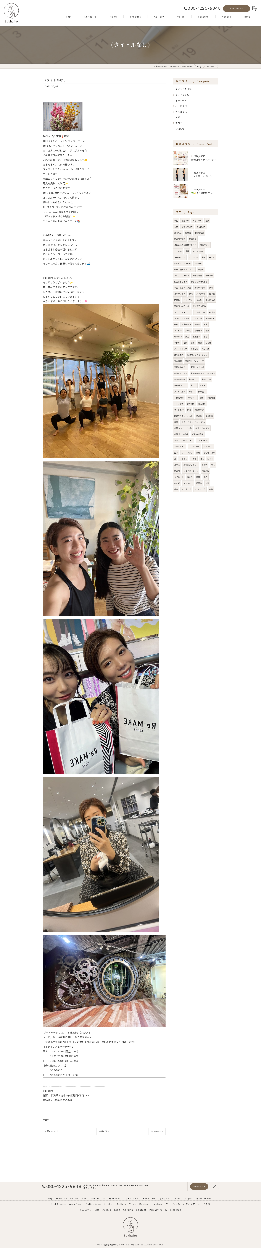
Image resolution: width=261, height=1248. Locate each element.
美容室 (201, 269)
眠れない (178, 336)
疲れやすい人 (198, 251)
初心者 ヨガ (209, 452)
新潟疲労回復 (179, 379)
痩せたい (178, 233)
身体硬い (198, 330)
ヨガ (177, 117)
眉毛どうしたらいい (182, 263)
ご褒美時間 (179, 397)
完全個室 (178, 361)
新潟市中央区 (179, 239)
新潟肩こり (193, 379)
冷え (212, 464)
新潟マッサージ (180, 373)
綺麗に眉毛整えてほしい (184, 269)
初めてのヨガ (187, 226)
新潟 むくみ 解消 (202, 428)
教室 (176, 489)
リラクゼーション (191, 471)
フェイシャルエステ (182, 312)
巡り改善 (191, 403)
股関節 (199, 483)
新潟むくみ (206, 379)
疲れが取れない (180, 385)
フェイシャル (182, 94)
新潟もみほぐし (180, 367)
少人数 (199, 300)
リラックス (191, 397)
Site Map (175, 1209)
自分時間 (211, 397)
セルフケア (208, 446)
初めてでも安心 (199, 306)
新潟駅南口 (186, 324)
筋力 (187, 336)
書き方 (212, 257)
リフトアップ (187, 452)
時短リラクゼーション (183, 416)
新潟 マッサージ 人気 (183, 428)
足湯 (189, 410)
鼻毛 (211, 287)
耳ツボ (204, 464)
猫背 (200, 342)
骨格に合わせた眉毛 (199, 281)
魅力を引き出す (180, 281)
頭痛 (198, 452)
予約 (176, 220)
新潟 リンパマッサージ (183, 440)
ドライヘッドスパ (181, 318)
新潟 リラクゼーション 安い (193, 422)
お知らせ (180, 128)
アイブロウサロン (181, 275)
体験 (207, 483)
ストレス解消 (179, 391)
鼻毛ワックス (179, 293)
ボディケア (181, 100)
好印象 (212, 293)
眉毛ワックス (200, 287)
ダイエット (179, 477)
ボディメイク (200, 489)
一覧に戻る (104, 1131)
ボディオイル (179, 446)
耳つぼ (177, 464)
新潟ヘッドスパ (197, 367)
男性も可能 (197, 275)
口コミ (210, 458)
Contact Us (236, 8)
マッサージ (186, 489)
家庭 (205, 336)
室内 (185, 342)
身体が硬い (204, 245)
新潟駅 (199, 416)
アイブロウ (193, 257)
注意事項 (185, 220)
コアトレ (178, 251)
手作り (177, 342)
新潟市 (177, 471)
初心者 (177, 483)
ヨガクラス (188, 300)
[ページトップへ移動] (216, 1186)
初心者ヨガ (201, 226)
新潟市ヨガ (210, 300)
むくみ (203, 385)
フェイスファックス (182, 287)
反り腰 (208, 342)
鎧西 (176, 422)
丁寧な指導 (199, 233)
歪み (176, 452)
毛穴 (205, 477)
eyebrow (209, 275)
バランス (205, 348)
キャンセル (197, 220)
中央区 (197, 324)
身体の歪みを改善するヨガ (185, 245)
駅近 (176, 324)
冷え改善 (202, 403)
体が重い (202, 391)
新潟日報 (194, 348)
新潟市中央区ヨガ (181, 306)
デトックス (179, 403)
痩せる (212, 312)
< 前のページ (51, 1131)
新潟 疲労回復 (197, 434)
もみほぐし (181, 111)
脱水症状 (196, 336)
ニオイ (193, 458)
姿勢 (192, 342)
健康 (207, 330)
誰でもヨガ (179, 355)
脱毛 (191, 293)
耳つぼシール (194, 446)
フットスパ (179, 410)
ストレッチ (188, 483)
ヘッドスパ (181, 106)
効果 (202, 458)
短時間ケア (199, 410)
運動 (205, 324)
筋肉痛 (188, 233)
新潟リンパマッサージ (194, 361)
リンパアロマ (200, 312)
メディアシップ (180, 348)
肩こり (190, 477)
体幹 (187, 251)
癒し (202, 397)
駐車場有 (192, 239)
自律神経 (205, 471)
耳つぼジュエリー (191, 464)
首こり (194, 385)
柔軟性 (188, 330)
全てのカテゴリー (184, 89)
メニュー (178, 330)
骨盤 (211, 489)
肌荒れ (177, 300)
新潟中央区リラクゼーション (203, 373)
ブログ (46, 1119)
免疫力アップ (179, 257)
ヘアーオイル (202, 440)
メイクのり (201, 293)
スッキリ (183, 458)
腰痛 (198, 477)
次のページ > (157, 1131)
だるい (192, 391)
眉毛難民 (198, 263)
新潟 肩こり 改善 (181, 434)
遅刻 (207, 220)
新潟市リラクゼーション (197, 355)
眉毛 (203, 257)
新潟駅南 (209, 416)
